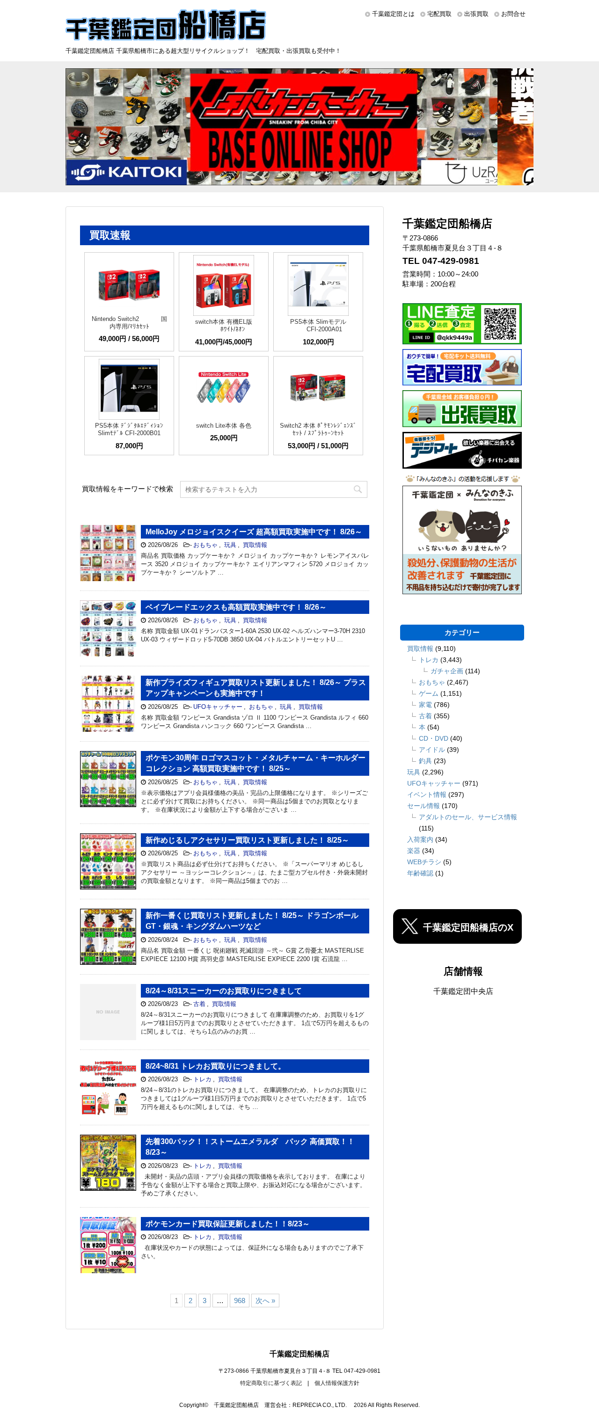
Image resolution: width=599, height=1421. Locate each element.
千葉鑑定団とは (393, 13)
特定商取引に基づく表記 (271, 1383)
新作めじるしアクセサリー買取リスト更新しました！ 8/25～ (247, 840)
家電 (425, 704)
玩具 (230, 544)
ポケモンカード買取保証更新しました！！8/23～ (228, 1224)
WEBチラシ (424, 862)
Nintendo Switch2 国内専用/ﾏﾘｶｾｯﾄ (129, 322)
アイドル (432, 749)
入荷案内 (420, 839)
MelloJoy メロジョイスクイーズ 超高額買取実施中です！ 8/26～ (254, 532)
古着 (199, 1003)
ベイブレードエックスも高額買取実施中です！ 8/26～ (236, 607)
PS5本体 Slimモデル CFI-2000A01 (318, 325)
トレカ (202, 1079)
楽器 (413, 850)
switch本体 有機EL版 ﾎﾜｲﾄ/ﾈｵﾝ (223, 325)
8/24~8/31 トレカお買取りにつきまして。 (215, 1066)
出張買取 (476, 13)
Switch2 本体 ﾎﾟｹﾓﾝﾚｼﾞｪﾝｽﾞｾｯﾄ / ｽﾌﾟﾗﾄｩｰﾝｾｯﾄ (318, 429)
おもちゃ (205, 544)
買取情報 (255, 544)
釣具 (425, 761)
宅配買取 (439, 13)
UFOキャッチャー (217, 706)
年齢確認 (420, 873)
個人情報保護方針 (336, 1383)
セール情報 (423, 805)
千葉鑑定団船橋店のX (468, 927)
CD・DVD (433, 738)
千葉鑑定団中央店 (463, 991)
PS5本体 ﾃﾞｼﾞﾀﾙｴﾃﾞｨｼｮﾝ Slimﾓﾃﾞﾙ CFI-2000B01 (129, 429)
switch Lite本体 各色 (223, 425)
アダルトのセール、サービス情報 (468, 817)
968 (239, 1300)
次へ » (265, 1300)
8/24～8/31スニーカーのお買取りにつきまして (224, 991)
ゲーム (428, 693)
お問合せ (513, 13)
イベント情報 (426, 794)
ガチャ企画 (447, 671)
